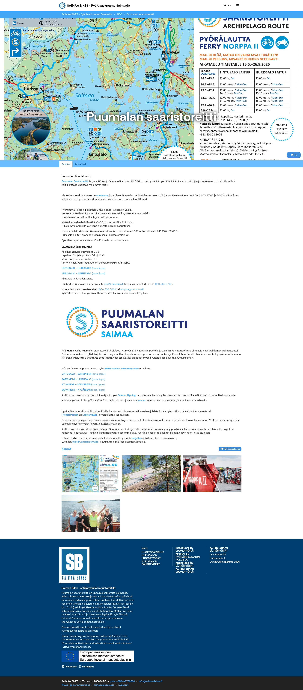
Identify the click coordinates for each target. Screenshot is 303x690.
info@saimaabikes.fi (150, 681)
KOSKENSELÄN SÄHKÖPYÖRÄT (185, 564)
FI (225, 5)
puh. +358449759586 (122, 681)
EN (229, 5)
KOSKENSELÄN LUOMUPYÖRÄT (185, 550)
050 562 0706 (163, 284)
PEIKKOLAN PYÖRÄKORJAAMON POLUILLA (188, 557)
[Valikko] (237, 5)
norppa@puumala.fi (132, 289)
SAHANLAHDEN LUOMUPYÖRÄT (185, 571)
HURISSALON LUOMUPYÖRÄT (151, 557)
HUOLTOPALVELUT (153, 552)
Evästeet (123, 685)
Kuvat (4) (80, 164)
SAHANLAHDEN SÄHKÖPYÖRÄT (219, 550)
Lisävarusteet (217, 558)
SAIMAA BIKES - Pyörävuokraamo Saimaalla (87, 14)
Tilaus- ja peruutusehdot (76, 685)
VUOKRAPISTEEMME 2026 (225, 561)
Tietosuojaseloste (104, 685)
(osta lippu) (83, 268)
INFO (119, 14)
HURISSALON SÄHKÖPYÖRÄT (151, 563)
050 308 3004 (107, 289)
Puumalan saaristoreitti (140, 14)
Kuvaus (66, 164)
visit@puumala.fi (114, 284)
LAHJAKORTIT (218, 554)
